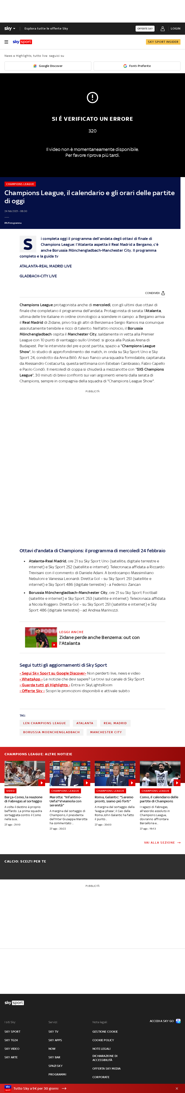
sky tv (53, 1031)
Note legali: (100, 1022)
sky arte (11, 1057)
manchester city (106, 732)
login (175, 28)
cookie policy (103, 1040)
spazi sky (55, 1066)
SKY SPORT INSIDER (163, 41)
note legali (101, 1048)
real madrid (115, 723)
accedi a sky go (162, 1021)
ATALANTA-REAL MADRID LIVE (46, 266)
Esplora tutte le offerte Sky (46, 28)
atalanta (84, 723)
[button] (85, 1088)
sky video (12, 1048)
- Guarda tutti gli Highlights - (45, 685)
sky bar (54, 1057)
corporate (100, 1077)
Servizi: (53, 1022)
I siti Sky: (10, 1022)
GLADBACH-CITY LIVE (38, 276)
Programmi (57, 1074)
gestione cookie (105, 1031)
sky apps (55, 1040)
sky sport (12, 1031)
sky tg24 (11, 1040)
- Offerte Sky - (32, 691)
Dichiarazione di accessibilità (104, 1058)
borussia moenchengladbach (51, 732)
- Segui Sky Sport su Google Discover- (53, 673)
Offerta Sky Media (106, 1068)
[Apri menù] (6, 42)
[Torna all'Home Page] (22, 42)
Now (52, 1048)
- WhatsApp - (31, 679)
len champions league (44, 723)
